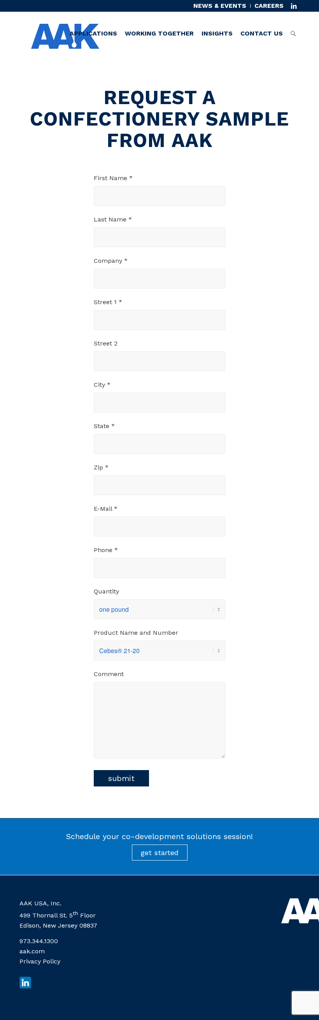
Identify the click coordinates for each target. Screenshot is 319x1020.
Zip (101, 467)
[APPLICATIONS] (93, 18)
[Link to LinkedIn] (294, 6)
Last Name (113, 219)
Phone (106, 550)
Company (111, 260)
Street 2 (105, 343)
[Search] (293, 18)
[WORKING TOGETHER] (159, 18)
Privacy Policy (39, 961)
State (104, 426)
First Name (113, 178)
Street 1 (108, 302)
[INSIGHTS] (217, 18)
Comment (109, 674)
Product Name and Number (136, 632)
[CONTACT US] (262, 18)
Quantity (106, 591)
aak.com (32, 951)
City (102, 384)
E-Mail (105, 508)
